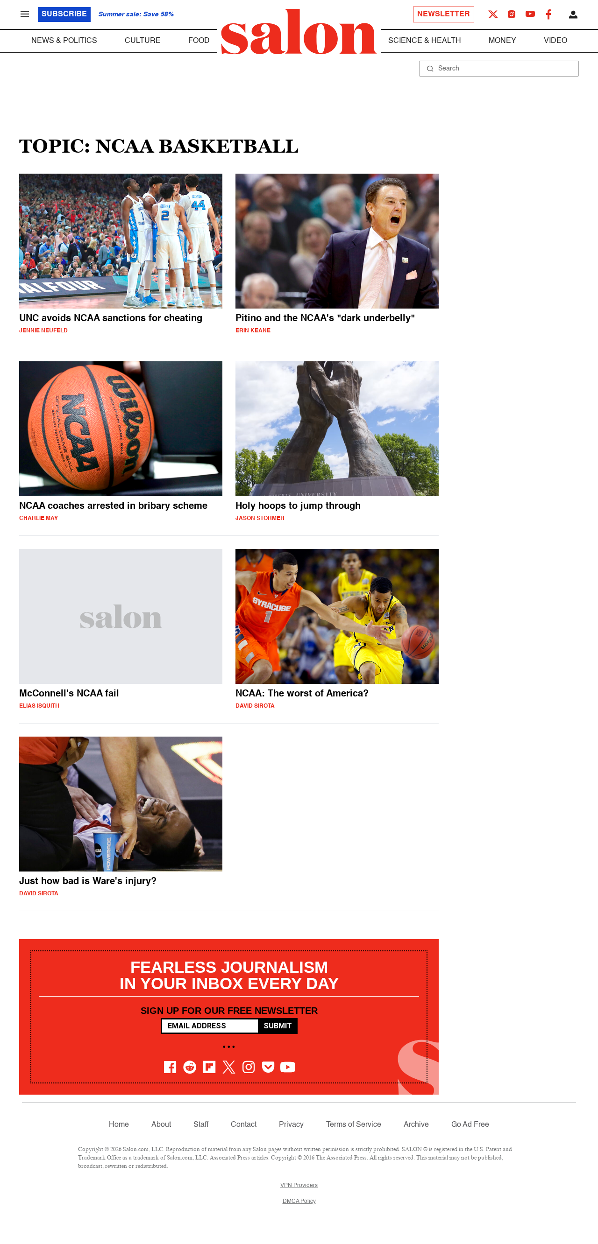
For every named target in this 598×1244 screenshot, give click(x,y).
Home (119, 1125)
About (161, 1125)
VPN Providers (299, 1185)
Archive (416, 1125)
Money (502, 41)
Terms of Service (353, 1125)
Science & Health (424, 41)
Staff (200, 1125)
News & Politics (64, 41)
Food (199, 41)
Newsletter (443, 14)
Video (555, 41)
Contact (243, 1125)
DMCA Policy (299, 1201)
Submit (277, 1025)
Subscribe (64, 14)
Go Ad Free (470, 1125)
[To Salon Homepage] (299, 31)
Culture (143, 41)
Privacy (291, 1125)
